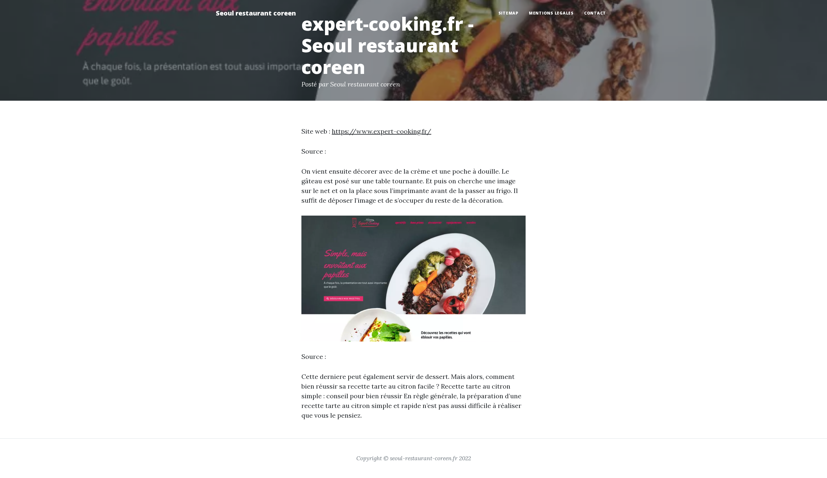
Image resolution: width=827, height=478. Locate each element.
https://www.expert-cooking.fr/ (381, 131)
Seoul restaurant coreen (256, 13)
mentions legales (551, 13)
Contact (595, 13)
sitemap (508, 13)
